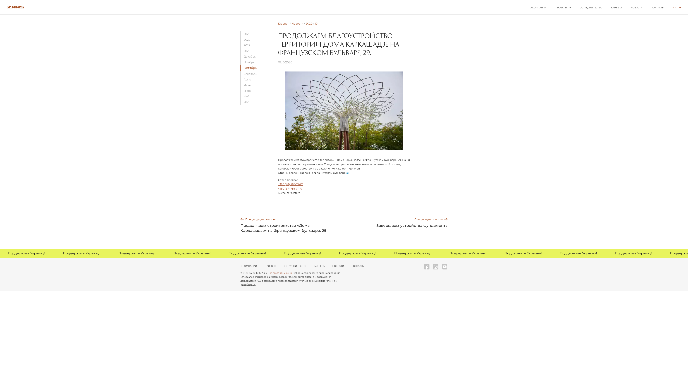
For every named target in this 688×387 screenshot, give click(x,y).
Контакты (657, 7)
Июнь (247, 90)
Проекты (561, 7)
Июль (247, 85)
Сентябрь (250, 74)
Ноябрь (249, 62)
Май (247, 96)
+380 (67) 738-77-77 (290, 188)
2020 (247, 102)
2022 (247, 45)
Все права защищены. (280, 273)
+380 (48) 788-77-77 (290, 184)
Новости (636, 7)
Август (248, 79)
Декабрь (250, 56)
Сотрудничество (591, 7)
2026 (247, 34)
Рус (675, 7)
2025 (247, 39)
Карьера (616, 7)
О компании (538, 7)
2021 (247, 51)
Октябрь (250, 68)
